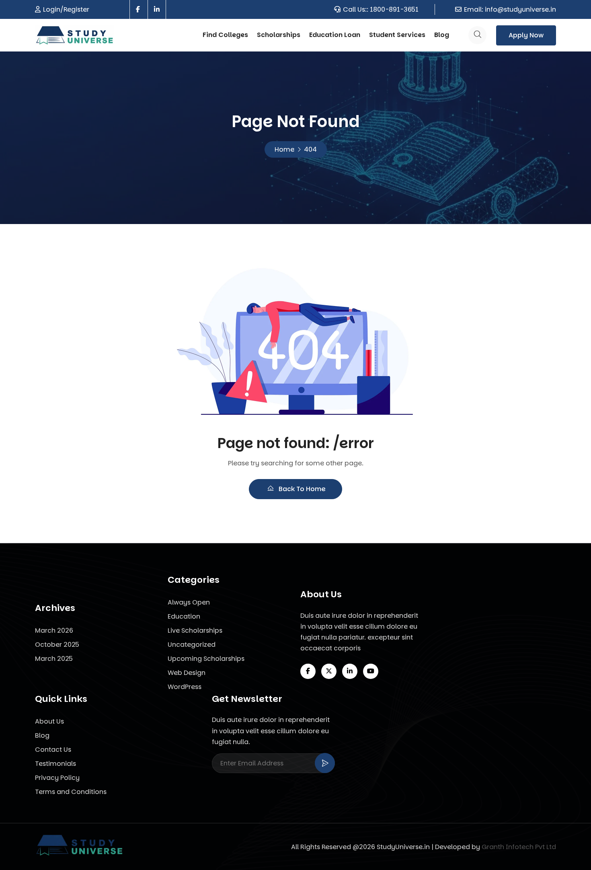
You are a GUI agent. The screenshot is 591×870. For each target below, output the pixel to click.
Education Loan (334, 34)
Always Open (189, 602)
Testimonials (55, 763)
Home (284, 149)
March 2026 (54, 630)
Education (184, 616)
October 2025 (57, 644)
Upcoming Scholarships (206, 658)
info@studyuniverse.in (520, 9)
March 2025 (54, 658)
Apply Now (526, 35)
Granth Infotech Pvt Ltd (519, 846)
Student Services (397, 34)
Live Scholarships (195, 630)
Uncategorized (191, 644)
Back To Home (301, 489)
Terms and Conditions (71, 791)
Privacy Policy (57, 777)
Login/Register (66, 9)
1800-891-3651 (394, 9)
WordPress (184, 686)
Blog (441, 34)
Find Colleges (225, 34)
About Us (49, 721)
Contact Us (53, 749)
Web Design (186, 672)
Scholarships (278, 34)
